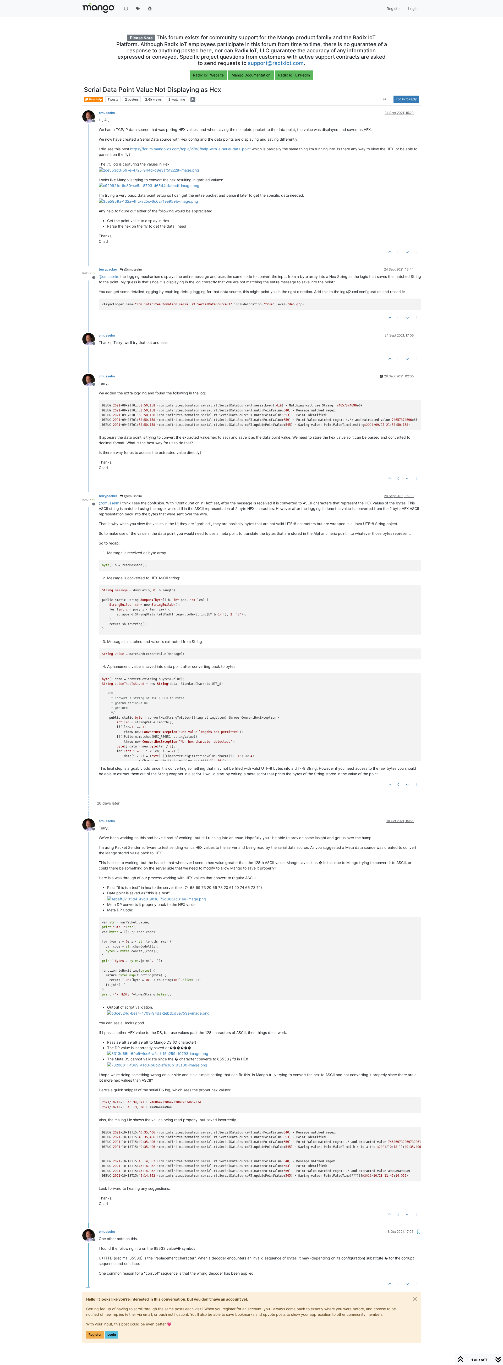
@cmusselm (132, 269)
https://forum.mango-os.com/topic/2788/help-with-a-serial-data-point (190, 149)
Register (95, 1334)
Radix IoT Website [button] (208, 75)
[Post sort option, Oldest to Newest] (385, 99)
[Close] (415, 1299)
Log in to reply (406, 99)
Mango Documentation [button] (251, 75)
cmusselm (107, 113)
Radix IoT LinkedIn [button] (294, 75)
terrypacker (108, 269)
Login (111, 1334)
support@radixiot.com (276, 63)
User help (95, 99)
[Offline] (90, 116)
